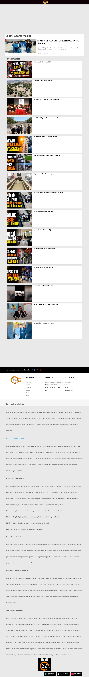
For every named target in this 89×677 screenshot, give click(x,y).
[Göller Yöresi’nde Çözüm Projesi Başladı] (19, 320)
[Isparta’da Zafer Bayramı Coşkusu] (19, 264)
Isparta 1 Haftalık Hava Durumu (54, 382)
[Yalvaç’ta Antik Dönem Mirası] (19, 96)
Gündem (28, 382)
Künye (66, 384)
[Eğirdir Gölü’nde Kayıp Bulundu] (19, 226)
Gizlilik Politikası (68, 390)
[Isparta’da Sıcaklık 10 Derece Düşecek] (19, 152)
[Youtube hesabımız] (41, 370)
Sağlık (28, 393)
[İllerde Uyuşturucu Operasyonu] (19, 282)
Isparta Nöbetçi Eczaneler (52, 387)
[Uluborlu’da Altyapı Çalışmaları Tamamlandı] (19, 170)
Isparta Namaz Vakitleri (51, 384)
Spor (27, 395)
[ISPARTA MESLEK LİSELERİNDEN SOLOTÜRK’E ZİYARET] (20, 53)
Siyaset (28, 384)
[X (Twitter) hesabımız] (35, 370)
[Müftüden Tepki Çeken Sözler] (19, 77)
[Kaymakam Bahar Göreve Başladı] (19, 189)
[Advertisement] (44, 19)
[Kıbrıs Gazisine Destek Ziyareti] (19, 301)
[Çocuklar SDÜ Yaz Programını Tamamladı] (19, 115)
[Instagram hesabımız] (37, 370)
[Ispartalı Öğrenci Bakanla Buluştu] (19, 338)
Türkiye (28, 387)
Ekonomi (28, 390)
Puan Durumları (49, 390)
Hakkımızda (67, 382)
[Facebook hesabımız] (32, 370)
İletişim (66, 387)
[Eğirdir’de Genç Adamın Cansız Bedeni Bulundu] (19, 208)
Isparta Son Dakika (15, 438)
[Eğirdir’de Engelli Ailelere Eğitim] (19, 245)
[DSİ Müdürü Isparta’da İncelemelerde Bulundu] (19, 133)
